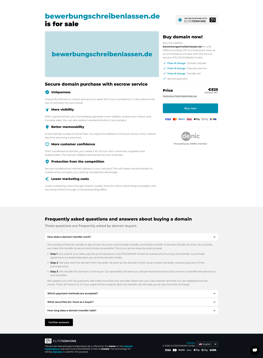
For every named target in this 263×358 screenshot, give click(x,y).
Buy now (190, 108)
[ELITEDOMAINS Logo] (90, 341)
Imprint (191, 342)
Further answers (59, 322)
